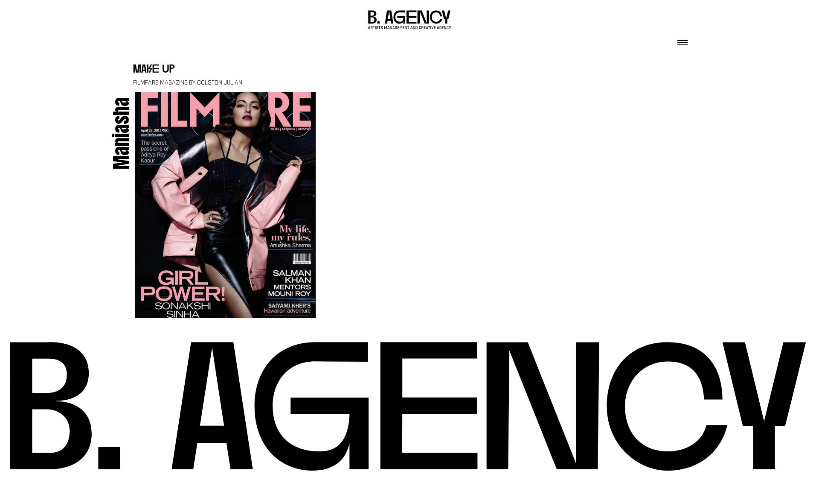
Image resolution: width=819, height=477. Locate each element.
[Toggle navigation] (682, 40)
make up (154, 70)
